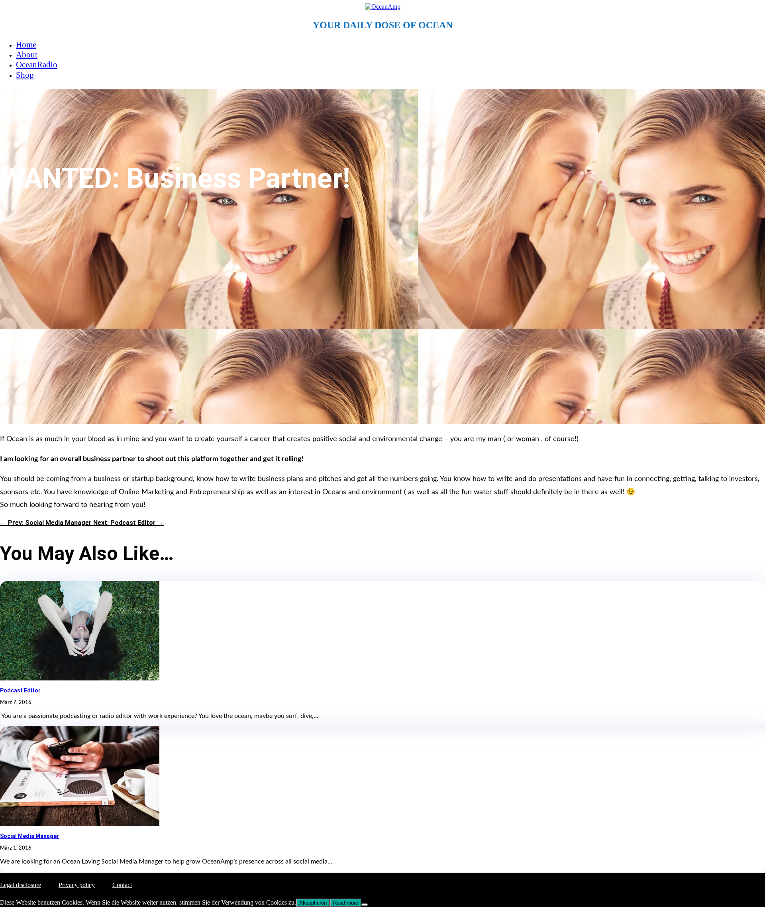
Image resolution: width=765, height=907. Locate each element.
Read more (345, 903)
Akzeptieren (313, 903)
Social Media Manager (29, 836)
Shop (25, 75)
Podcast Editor (20, 690)
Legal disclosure (20, 884)
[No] (364, 904)
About (26, 54)
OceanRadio (36, 64)
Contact (122, 884)
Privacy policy (77, 884)
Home (26, 44)
